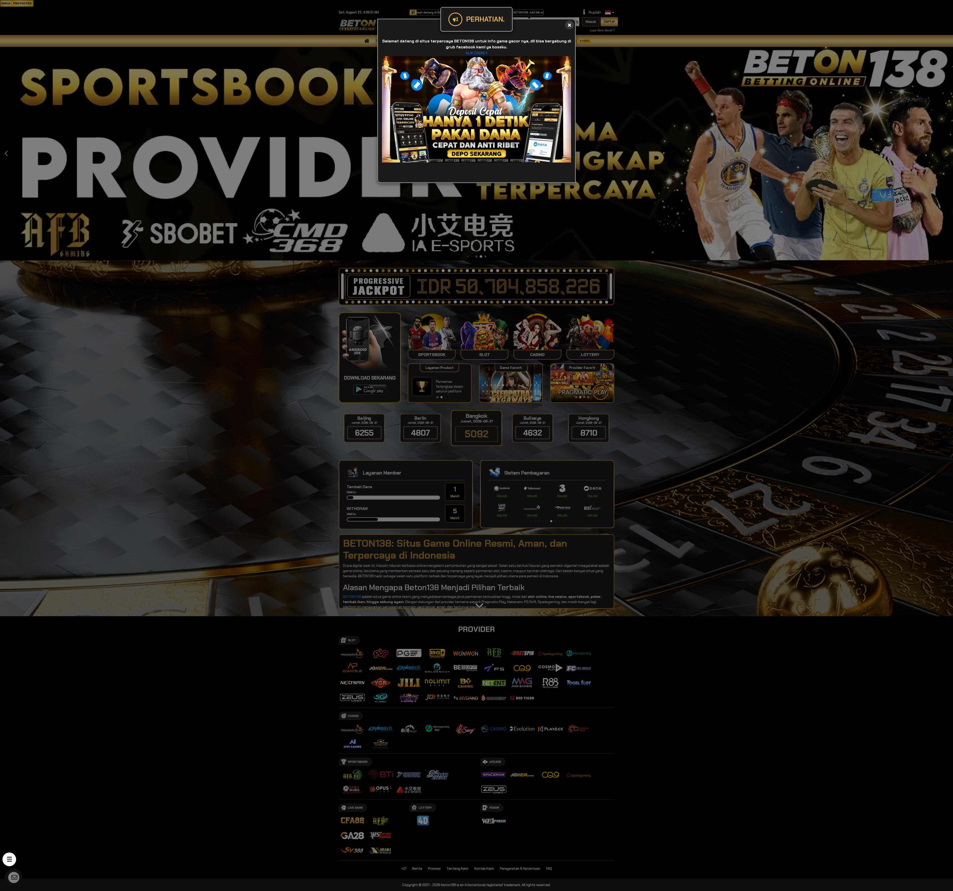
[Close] (569, 25)
